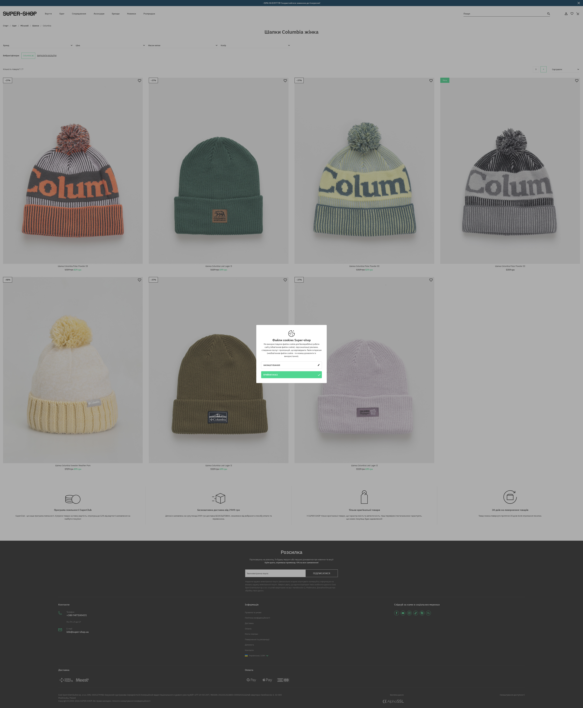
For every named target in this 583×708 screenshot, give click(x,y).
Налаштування (271, 365)
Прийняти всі (270, 374)
